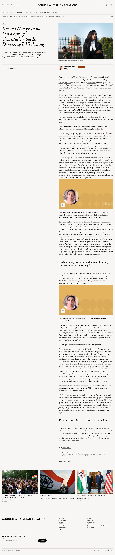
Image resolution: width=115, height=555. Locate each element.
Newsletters (90, 522)
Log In (102, 5)
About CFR (61, 518)
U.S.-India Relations (46, 495)
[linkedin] (98, 550)
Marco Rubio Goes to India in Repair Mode (91, 495)
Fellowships (90, 520)
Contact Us (61, 526)
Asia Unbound (66, 448)
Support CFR (5, 5)
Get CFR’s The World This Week (13, 536)
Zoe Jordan (91, 83)
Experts (28, 12)
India (4, 23)
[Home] (57, 5)
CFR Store (89, 524)
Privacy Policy (62, 527)
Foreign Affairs (15, 5)
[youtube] (101, 550)
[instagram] (104, 550)
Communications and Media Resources (98, 526)
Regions (4, 12)
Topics (11, 12)
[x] (111, 550)
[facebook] (94, 550)
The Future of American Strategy (48, 12)
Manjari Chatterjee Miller (69, 67)
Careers (60, 522)
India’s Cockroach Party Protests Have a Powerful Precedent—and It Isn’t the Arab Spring (17, 496)
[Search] (107, 5)
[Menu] (111, 5)
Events (35, 12)
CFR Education (62, 524)
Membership (90, 518)
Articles (4, 16)
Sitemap (60, 529)
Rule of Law (67, 461)
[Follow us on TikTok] (108, 550)
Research (19, 12)
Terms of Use (90, 527)
